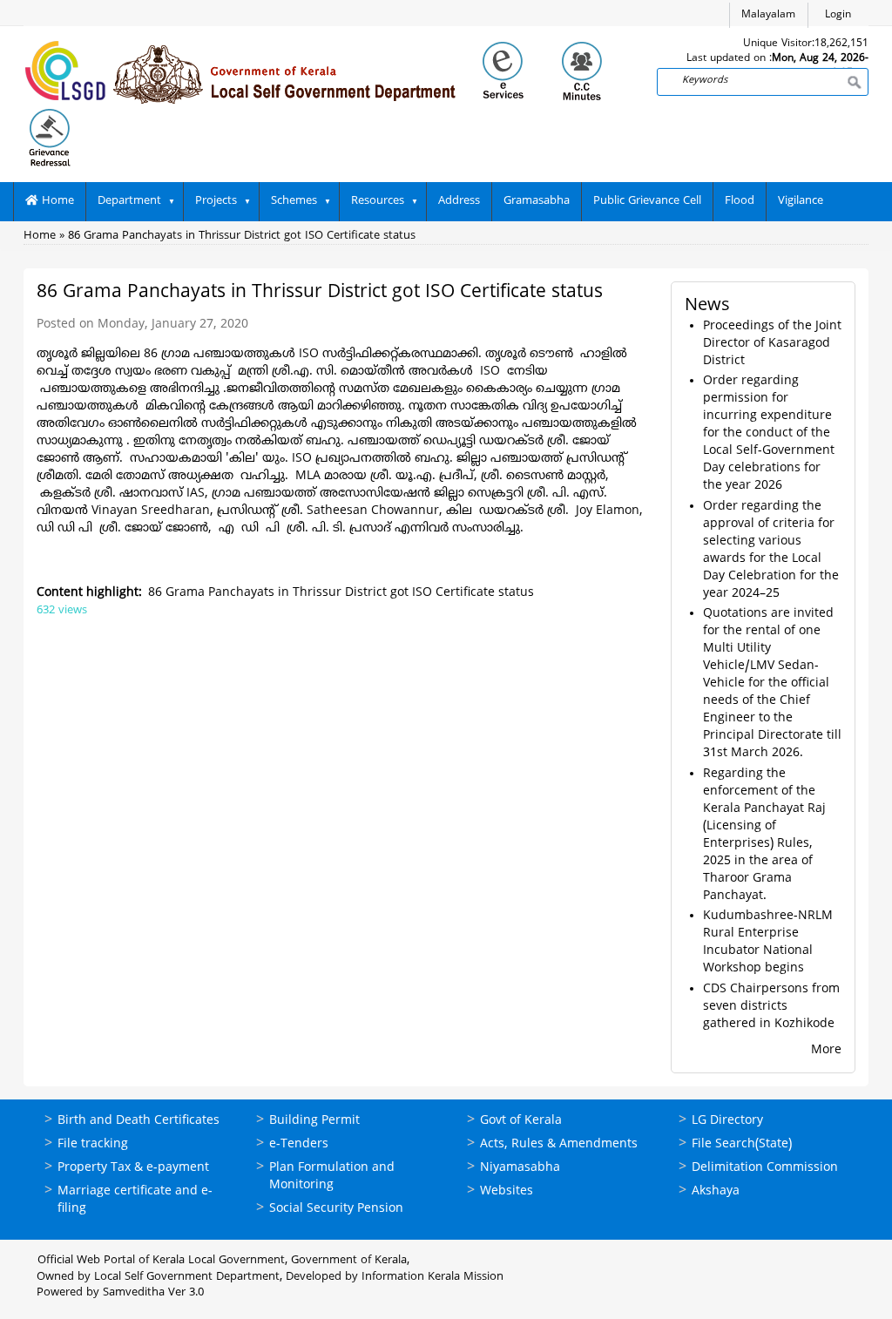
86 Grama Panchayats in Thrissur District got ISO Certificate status (242, 236)
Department (129, 201)
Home (56, 201)
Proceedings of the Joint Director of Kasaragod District (772, 344)
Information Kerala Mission (432, 1277)
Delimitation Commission (765, 1167)
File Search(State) (742, 1144)
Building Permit (314, 1120)
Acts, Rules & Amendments (559, 1144)
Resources (377, 201)
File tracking (92, 1144)
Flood (739, 201)
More (826, 1050)
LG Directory (727, 1120)
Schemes (294, 201)
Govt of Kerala (521, 1120)
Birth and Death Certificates (138, 1120)
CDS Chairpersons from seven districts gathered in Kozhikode (771, 1007)
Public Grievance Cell (647, 201)
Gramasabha (536, 201)
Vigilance (800, 201)
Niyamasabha (520, 1167)
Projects (216, 201)
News (707, 306)
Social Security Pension (336, 1208)
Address (459, 201)
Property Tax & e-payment (133, 1167)
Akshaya (716, 1191)
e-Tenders (298, 1144)
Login (838, 15)
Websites (506, 1191)
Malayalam (768, 15)
